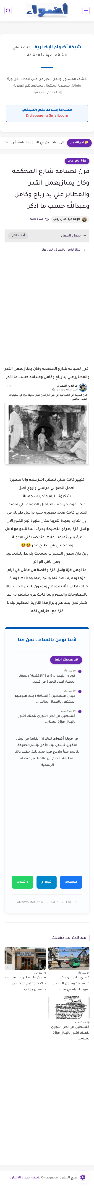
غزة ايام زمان (77, 161)
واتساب (22, 882)
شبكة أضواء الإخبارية (24, 1178)
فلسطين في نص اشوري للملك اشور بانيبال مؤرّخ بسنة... (47, 719)
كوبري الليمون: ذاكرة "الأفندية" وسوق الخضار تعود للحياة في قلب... (47, 679)
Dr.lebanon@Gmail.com (47, 116)
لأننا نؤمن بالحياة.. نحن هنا (61, 250)
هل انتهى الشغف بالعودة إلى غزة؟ (37, 143)
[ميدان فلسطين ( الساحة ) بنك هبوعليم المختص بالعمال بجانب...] (25, 958)
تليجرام (47, 882)
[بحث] (8, 10)
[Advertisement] (47, 317)
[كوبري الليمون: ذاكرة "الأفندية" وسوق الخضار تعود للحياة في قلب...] (68, 958)
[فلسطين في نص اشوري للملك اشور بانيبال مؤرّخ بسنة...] (68, 1007)
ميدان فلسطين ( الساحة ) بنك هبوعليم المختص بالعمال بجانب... (45, 699)
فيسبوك (71, 882)
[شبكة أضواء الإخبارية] (47, 10)
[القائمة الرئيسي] (86, 10)
